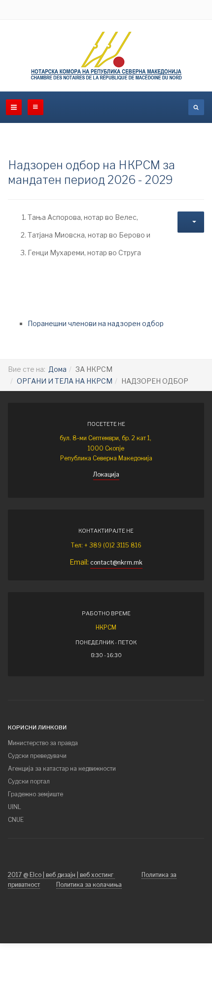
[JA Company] (106, 55)
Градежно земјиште (35, 794)
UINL (14, 807)
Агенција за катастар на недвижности (62, 768)
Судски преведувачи (37, 755)
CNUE (16, 819)
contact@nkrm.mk (116, 562)
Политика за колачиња (89, 884)
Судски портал (29, 781)
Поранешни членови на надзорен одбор (96, 323)
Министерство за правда (43, 743)
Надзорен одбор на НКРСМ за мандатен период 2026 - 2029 (91, 172)
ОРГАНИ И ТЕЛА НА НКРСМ (64, 381)
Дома (57, 369)
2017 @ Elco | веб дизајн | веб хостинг (61, 874)
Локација (106, 474)
